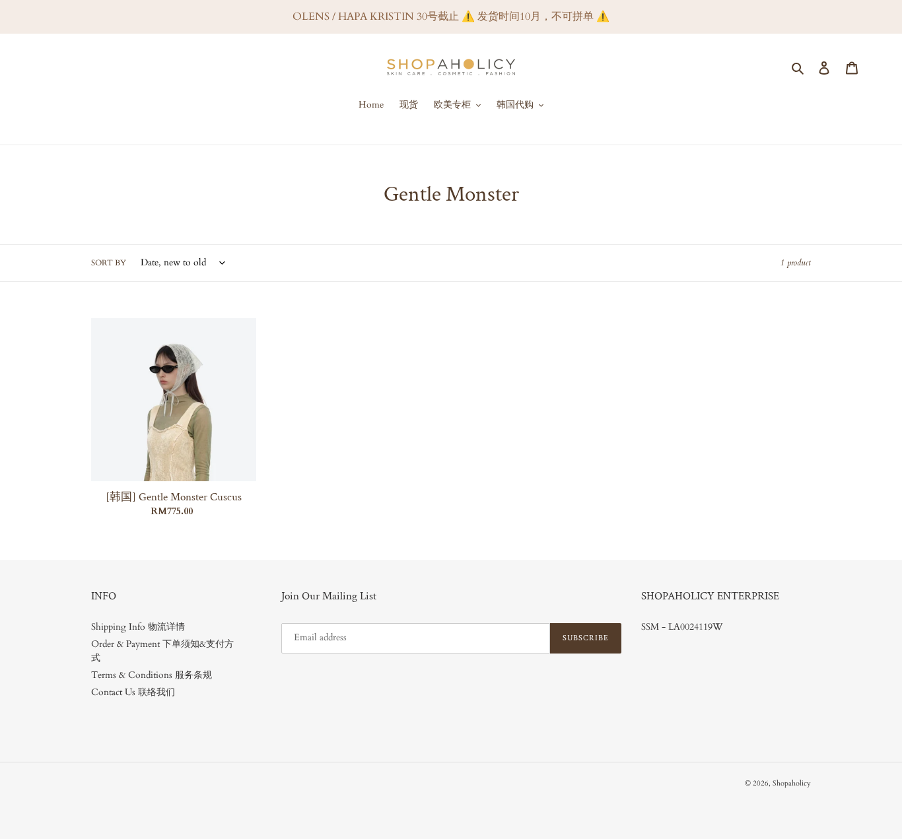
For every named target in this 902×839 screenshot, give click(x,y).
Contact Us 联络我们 (133, 692)
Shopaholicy (792, 783)
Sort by (108, 262)
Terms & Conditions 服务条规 (151, 675)
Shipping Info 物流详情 (138, 627)
